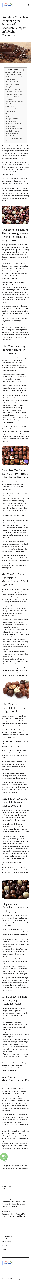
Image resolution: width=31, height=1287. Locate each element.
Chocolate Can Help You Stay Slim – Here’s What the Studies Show (14, 91)
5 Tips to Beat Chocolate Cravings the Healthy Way (14, 123)
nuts (21, 634)
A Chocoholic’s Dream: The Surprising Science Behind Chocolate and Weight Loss (14, 75)
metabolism (5, 313)
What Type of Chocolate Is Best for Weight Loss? (13, 109)
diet (14, 193)
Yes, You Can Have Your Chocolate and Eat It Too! (14, 138)
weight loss (20, 164)
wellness (12, 1098)
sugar (24, 426)
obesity (10, 439)
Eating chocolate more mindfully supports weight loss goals (14, 131)
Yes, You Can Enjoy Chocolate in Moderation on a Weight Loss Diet (14, 100)
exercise (6, 537)
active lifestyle (23, 1138)
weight (22, 181)
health (4, 155)
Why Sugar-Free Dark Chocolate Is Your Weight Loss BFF (13, 116)
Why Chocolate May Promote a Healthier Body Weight (13, 84)
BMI (7, 268)
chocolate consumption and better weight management (12, 486)
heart (5, 420)
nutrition (12, 155)
